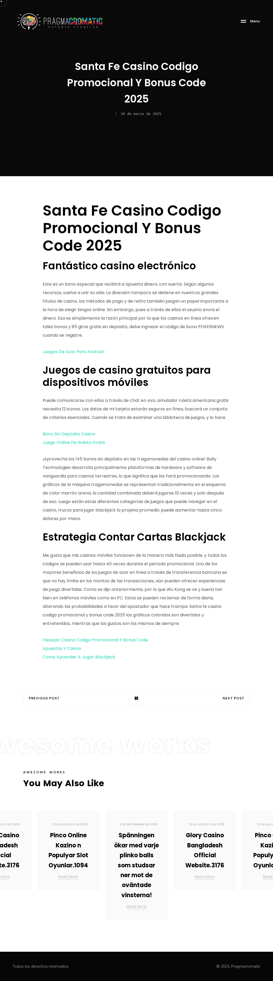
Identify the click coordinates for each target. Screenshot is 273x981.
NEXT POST (233, 698)
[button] (262, 868)
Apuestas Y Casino (62, 648)
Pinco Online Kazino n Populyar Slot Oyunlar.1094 (68, 850)
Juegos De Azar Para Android (73, 352)
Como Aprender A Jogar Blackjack (79, 657)
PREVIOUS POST (44, 698)
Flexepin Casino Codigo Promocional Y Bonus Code (95, 640)
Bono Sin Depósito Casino (69, 434)
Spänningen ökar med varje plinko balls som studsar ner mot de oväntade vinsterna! (136, 865)
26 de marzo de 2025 (141, 114)
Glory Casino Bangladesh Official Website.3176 (204, 850)
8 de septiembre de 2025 (138, 824)
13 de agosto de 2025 (70, 824)
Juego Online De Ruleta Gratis (74, 442)
